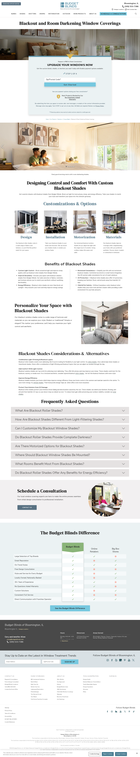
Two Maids (34, 697)
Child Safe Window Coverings (65, 692)
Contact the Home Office (11, 689)
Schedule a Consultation (113, 14)
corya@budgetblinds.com (15, 639)
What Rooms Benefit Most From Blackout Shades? (49, 464)
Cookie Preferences (10, 722)
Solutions (60, 119)
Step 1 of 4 (71, 73)
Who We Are (60, 679)
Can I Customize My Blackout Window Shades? (47, 428)
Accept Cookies (121, 754)
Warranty (59, 694)
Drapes (42, 14)
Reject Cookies (107, 754)
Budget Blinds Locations (11, 684)
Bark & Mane (34, 682)
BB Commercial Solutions (38, 679)
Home (47, 119)
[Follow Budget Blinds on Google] (120, 660)
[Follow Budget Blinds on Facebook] (112, 660)
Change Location (23, 629)
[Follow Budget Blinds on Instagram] (108, 660)
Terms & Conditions (10, 713)
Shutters (32, 14)
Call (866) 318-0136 (10, 687)
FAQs (84, 692)
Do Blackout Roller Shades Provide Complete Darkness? (53, 437)
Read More (65, 641)
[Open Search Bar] (136, 14)
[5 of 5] (73, 166)
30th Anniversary (61, 689)
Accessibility (8, 716)
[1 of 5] (66, 166)
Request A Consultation (11, 679)
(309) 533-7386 (131, 6)
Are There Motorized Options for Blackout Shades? (49, 446)
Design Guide (86, 679)
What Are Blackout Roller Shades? (39, 411)
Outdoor (66, 14)
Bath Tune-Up (34, 684)
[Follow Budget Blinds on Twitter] (133, 660)
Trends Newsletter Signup (90, 684)
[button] (117, 9)
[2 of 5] (68, 166)
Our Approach (61, 682)
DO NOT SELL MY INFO (11, 719)
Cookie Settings (94, 754)
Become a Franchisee (62, 697)
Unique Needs (66, 119)
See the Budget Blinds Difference (70, 608)
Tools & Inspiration (90, 676)
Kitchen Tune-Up (35, 687)
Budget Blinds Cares (62, 687)
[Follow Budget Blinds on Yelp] (116, 660)
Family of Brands (37, 676)
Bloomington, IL (131, 3)
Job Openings (60, 699)
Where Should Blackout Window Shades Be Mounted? (52, 455)
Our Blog (112, 676)
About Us (92, 14)
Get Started (70, 85)
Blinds (13, 14)
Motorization (53, 14)
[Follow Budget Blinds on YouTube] (129, 660)
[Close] (137, 753)
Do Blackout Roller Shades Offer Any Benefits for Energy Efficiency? (61, 473)
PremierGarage (35, 692)
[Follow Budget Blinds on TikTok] (133, 711)
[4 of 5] (71, 166)
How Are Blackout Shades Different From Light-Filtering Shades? (59, 419)
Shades (22, 14)
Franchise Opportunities (11, 4)
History (59, 684)
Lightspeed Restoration (37, 689)
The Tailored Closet (36, 694)
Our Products (53, 119)
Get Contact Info (132, 9)
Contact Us (27, 507)
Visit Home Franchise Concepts (39, 699)
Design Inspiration (88, 687)
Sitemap (7, 707)
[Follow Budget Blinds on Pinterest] (125, 660)
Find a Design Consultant (11, 682)
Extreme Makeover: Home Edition (91, 682)
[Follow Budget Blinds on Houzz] (116, 711)
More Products (80, 14)
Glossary (85, 689)
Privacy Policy (100, 106)
